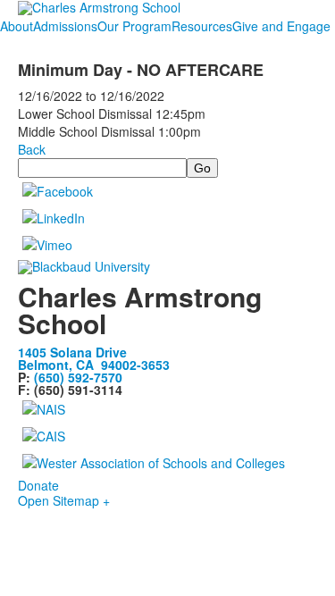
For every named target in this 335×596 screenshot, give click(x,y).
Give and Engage (281, 26)
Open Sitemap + (64, 500)
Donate (38, 485)
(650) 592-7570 (78, 377)
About (16, 26)
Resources (202, 26)
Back (32, 149)
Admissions (65, 26)
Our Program (134, 26)
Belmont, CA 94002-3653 (94, 365)
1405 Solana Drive (72, 352)
